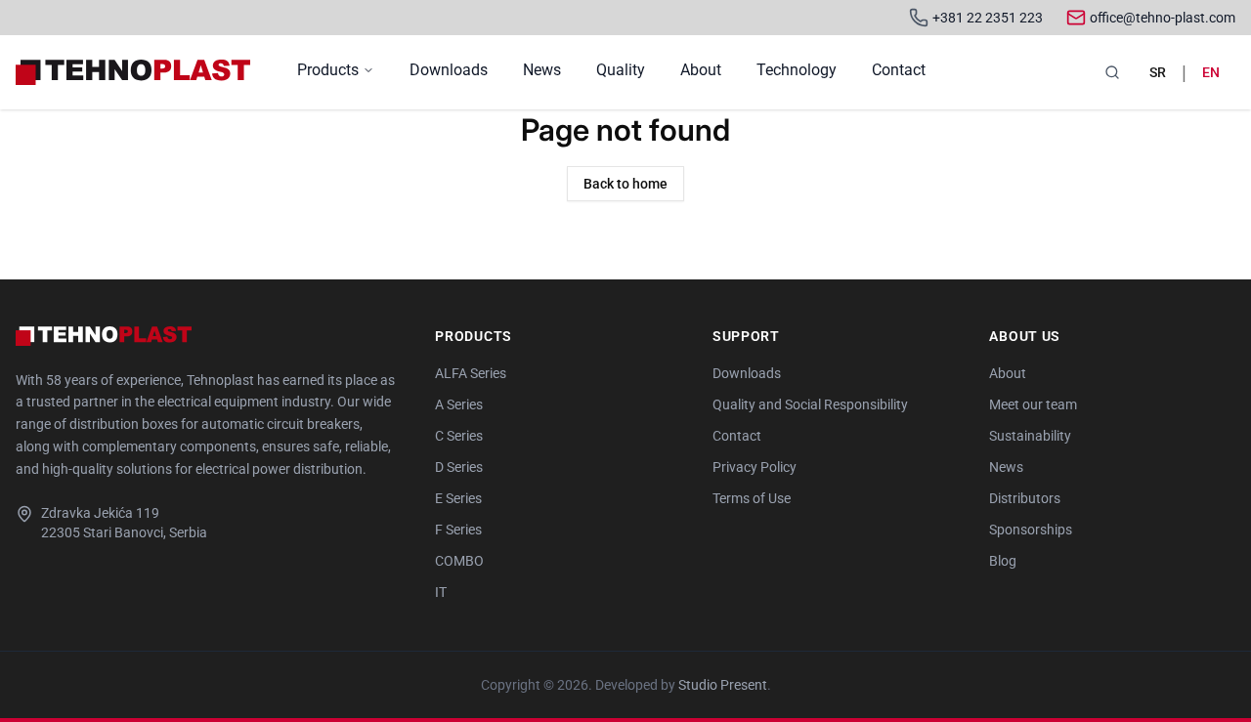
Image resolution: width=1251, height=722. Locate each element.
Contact (899, 70)
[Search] (1112, 72)
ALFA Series (470, 373)
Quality (620, 70)
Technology (796, 70)
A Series (459, 404)
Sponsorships (1030, 529)
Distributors (1024, 498)
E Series (458, 498)
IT (441, 592)
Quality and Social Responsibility (810, 404)
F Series (458, 529)
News (542, 70)
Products (328, 70)
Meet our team (1033, 404)
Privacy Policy (754, 467)
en (1211, 72)
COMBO (459, 561)
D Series (459, 467)
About (700, 70)
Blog (1002, 561)
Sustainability (1030, 436)
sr (1157, 72)
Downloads (449, 70)
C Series (459, 436)
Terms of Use (751, 498)
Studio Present (722, 685)
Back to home (625, 183)
